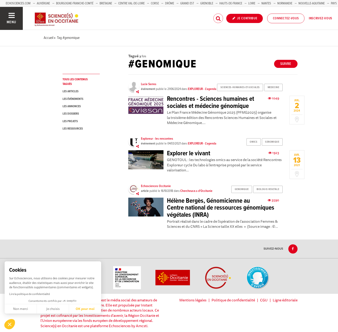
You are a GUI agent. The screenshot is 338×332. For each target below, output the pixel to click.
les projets (70, 121)
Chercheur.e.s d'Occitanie (196, 191)
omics (253, 142)
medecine (273, 87)
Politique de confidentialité (233, 300)
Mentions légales (192, 300)
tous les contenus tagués (75, 82)
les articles (70, 91)
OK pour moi (85, 308)
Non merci (20, 308)
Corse (155, 3)
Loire (251, 3)
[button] (9, 324)
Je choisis (53, 308)
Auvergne (43, 3)
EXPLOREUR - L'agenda (202, 89)
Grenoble (207, 3)
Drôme (169, 3)
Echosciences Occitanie (156, 186)
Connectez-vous (286, 18)
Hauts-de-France (230, 3)
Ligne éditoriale (285, 300)
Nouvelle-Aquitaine (311, 3)
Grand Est (187, 3)
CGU (264, 300)
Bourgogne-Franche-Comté (74, 3)
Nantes (266, 3)
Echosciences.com (18, 3)
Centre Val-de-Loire (131, 3)
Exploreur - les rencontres (157, 139)
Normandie (284, 3)
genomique (272, 142)
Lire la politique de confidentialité (29, 294)
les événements (73, 99)
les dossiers (71, 114)
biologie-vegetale (268, 189)
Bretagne (106, 3)
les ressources (73, 129)
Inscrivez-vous (320, 18)
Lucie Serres (148, 84)
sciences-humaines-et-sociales (240, 87)
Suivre (285, 63)
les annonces (72, 106)
